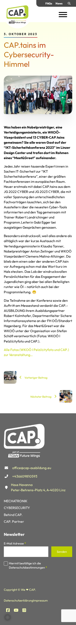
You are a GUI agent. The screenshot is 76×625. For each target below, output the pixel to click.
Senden (62, 552)
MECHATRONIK (15, 501)
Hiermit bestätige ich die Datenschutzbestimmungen (28, 565)
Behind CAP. (13, 515)
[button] (7, 617)
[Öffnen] (63, 14)
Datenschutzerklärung (18, 600)
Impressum (40, 600)
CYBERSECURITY (17, 508)
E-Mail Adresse (15, 543)
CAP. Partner (14, 521)
